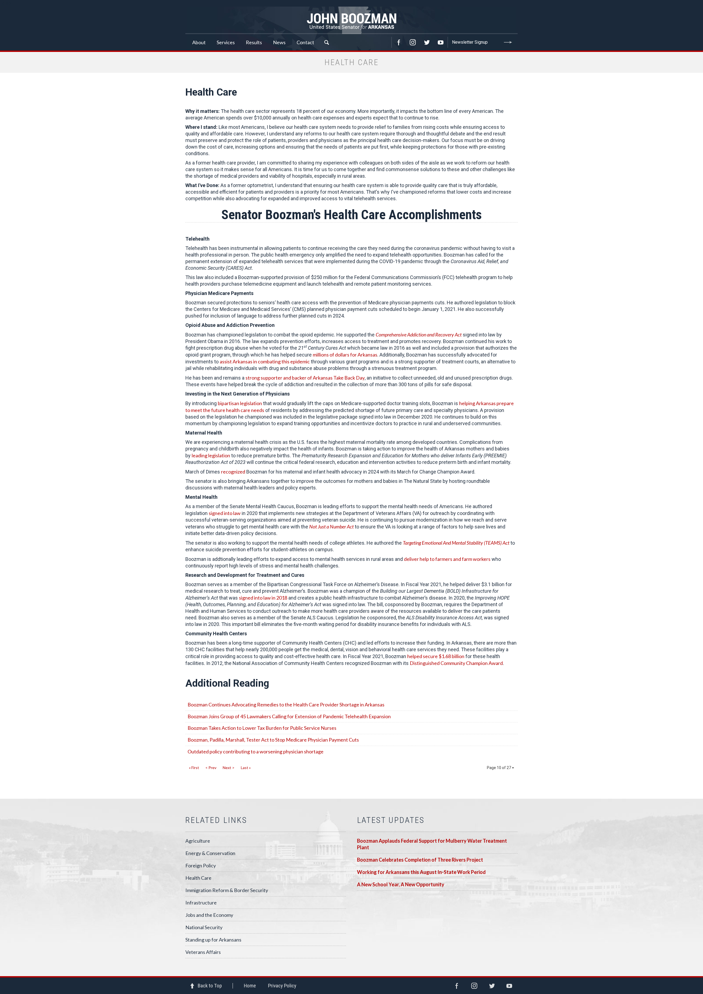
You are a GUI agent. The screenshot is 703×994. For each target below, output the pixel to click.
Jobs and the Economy (209, 915)
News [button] (279, 42)
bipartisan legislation (240, 403)
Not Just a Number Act (331, 527)
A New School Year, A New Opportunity (400, 884)
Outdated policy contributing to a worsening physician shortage (255, 751)
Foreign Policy (200, 865)
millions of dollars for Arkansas (345, 355)
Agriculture (197, 841)
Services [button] (226, 42)
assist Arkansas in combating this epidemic (265, 361)
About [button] (199, 42)
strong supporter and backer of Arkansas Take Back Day (305, 378)
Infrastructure (201, 903)
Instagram (413, 42)
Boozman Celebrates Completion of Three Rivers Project (420, 860)
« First (194, 767)
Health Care (198, 878)
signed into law (225, 513)
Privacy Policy (282, 985)
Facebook (399, 42)
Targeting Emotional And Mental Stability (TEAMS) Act (456, 543)
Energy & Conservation (210, 853)
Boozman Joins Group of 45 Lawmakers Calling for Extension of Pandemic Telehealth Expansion (289, 716)
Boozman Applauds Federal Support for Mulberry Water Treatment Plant (432, 844)
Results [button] (254, 42)
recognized (233, 472)
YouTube (441, 42)
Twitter (427, 42)
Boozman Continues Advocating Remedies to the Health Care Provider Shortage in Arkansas (286, 704)
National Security (203, 927)
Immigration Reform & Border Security (226, 890)
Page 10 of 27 (499, 767)
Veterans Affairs (203, 952)
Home (250, 985)
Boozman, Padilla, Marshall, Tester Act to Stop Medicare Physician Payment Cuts (273, 740)
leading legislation (211, 455)
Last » (246, 767)
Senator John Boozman (351, 20)
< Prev (210, 767)
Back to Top (210, 985)
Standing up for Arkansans (213, 940)
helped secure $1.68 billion (435, 656)
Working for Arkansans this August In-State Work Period (421, 872)
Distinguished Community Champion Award (456, 663)
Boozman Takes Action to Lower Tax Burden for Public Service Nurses (262, 728)
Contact (305, 42)
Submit (508, 42)
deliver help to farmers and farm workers (447, 559)
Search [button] (326, 42)
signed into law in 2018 (263, 598)
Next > (229, 767)
